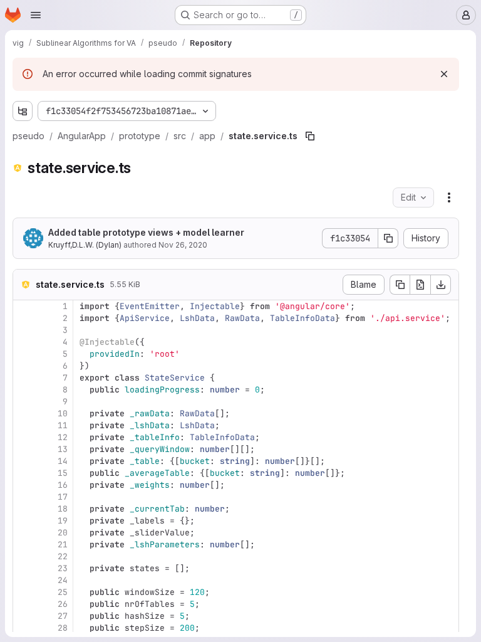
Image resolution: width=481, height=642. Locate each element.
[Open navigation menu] (36, 15)
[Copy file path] (310, 136)
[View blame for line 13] (23, 449)
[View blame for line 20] (23, 533)
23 (63, 568)
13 (63, 449)
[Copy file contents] (400, 285)
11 (63, 425)
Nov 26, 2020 (182, 245)
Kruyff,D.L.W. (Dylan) (85, 245)
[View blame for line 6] (23, 366)
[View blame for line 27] (23, 616)
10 (63, 413)
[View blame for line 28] (23, 628)
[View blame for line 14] (23, 461)
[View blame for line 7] (23, 378)
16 (63, 485)
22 (63, 556)
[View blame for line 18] (23, 509)
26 (63, 604)
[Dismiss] (444, 74)
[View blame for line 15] (23, 473)
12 (63, 437)
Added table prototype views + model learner (146, 232)
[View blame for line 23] (23, 568)
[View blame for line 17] (23, 497)
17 (63, 497)
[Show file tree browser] (23, 111)
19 (63, 520)
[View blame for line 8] (23, 390)
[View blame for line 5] (23, 354)
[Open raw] (420, 285)
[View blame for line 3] (23, 330)
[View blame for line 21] (23, 544)
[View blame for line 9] (23, 402)
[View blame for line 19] (23, 521)
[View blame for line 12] (23, 437)
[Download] (441, 285)
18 (63, 508)
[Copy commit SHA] (388, 238)
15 (63, 473)
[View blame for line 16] (23, 485)
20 (63, 532)
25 (63, 592)
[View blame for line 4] (23, 342)
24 (63, 580)
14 (63, 461)
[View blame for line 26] (23, 604)
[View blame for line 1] (23, 306)
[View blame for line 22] (23, 556)
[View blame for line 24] (23, 580)
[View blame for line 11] (23, 425)
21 (63, 544)
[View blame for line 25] (23, 592)
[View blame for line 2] (23, 318)
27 (63, 616)
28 (63, 628)
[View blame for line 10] (23, 413)
